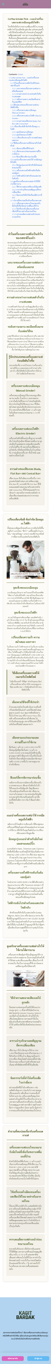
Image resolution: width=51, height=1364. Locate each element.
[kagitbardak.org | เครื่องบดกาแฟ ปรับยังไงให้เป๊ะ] (25, 4)
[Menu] (3, 4)
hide (20, 74)
